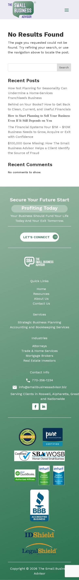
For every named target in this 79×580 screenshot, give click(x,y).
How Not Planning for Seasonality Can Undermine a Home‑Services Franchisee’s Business (37, 93)
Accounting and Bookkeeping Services (39, 327)
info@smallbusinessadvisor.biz (42, 387)
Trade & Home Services (39, 351)
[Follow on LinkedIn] (43, 406)
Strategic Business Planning (39, 322)
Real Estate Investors (39, 360)
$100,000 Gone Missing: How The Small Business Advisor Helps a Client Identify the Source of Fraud (39, 148)
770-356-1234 (42, 380)
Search (64, 67)
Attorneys (39, 346)
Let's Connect (36, 237)
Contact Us (41, 303)
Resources (41, 294)
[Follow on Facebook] (35, 406)
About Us (41, 299)
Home (41, 289)
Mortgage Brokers (39, 356)
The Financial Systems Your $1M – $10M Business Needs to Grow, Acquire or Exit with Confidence (39, 132)
